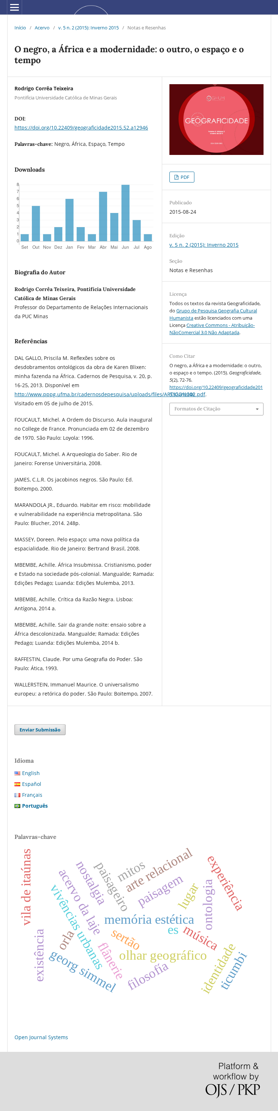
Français (32, 794)
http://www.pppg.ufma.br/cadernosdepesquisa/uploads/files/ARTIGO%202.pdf (109, 394)
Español (31, 783)
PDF (184, 177)
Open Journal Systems (41, 1037)
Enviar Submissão (40, 729)
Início (20, 27)
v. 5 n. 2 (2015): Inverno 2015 (88, 27)
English (31, 773)
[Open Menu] (14, 7)
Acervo (42, 27)
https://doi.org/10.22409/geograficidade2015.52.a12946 (81, 127)
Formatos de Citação (197, 409)
